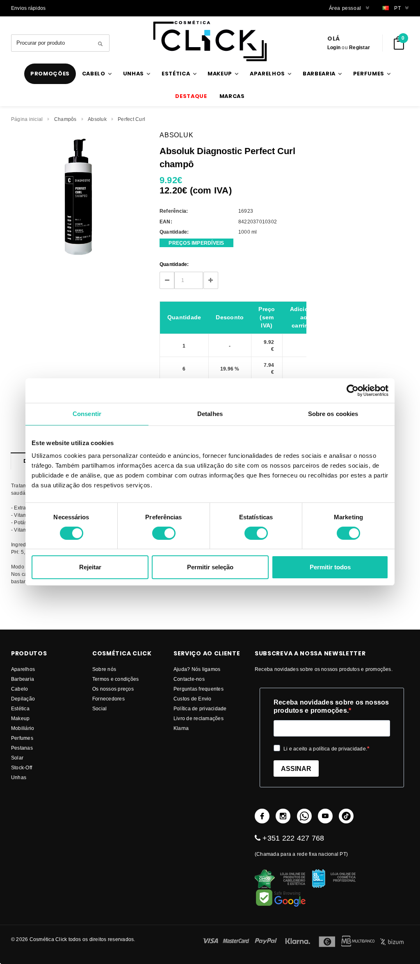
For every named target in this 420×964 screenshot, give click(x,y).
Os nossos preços (113, 689)
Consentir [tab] (87, 413)
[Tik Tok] (346, 816)
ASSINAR (296, 768)
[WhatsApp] (304, 816)
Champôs (65, 119)
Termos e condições (115, 679)
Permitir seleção (210, 567)
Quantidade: (174, 264)
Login (333, 47)
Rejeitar (90, 567)
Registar (359, 47)
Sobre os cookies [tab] (333, 413)
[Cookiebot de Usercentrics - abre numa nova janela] (352, 390)
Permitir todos (330, 567)
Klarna (181, 728)
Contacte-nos (189, 679)
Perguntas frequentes (198, 689)
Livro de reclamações (198, 718)
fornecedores (108, 699)
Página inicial (27, 119)
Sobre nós (104, 669)
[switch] (164, 533)
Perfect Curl (131, 119)
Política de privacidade (200, 708)
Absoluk (97, 119)
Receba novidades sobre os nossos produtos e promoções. (331, 706)
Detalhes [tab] (210, 413)
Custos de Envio (192, 699)
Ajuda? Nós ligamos (196, 669)
